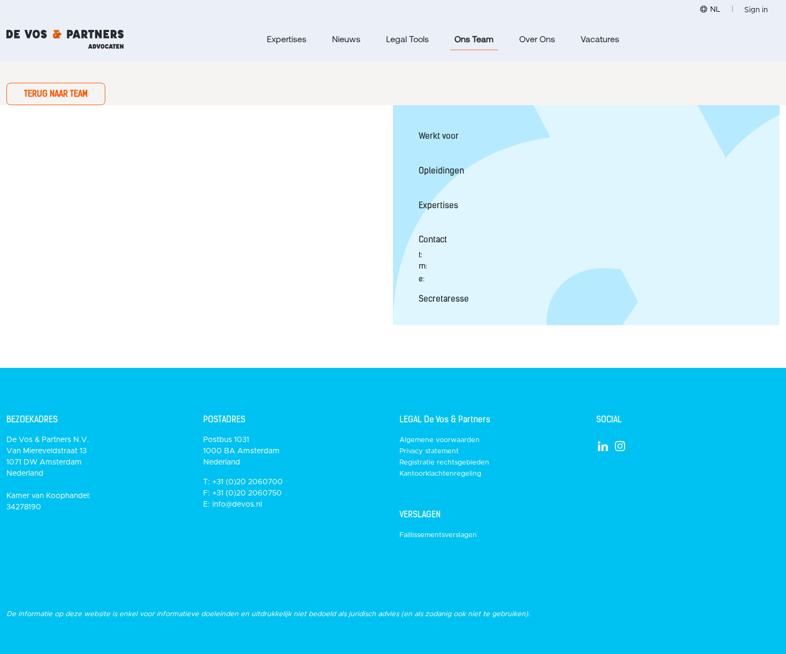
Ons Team (474, 39)
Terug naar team (56, 94)
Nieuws (346, 39)
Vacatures (600, 39)
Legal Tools (407, 39)
